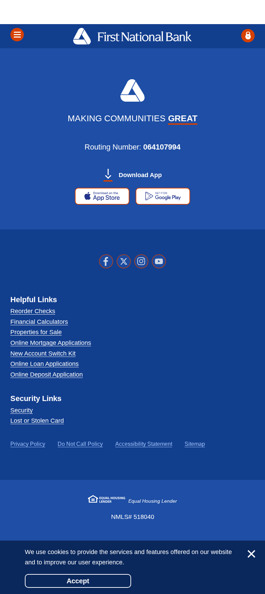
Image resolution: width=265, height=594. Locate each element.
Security (21, 410)
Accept (78, 581)
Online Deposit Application (46, 374)
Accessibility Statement (143, 444)
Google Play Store (165, 198)
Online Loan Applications (44, 363)
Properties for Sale (36, 332)
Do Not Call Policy (80, 444)
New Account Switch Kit (43, 353)
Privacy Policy (27, 444)
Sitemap (195, 444)
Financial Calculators (39, 321)
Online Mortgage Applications (50, 342)
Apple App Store (102, 198)
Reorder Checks (32, 311)
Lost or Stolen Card (37, 420)
